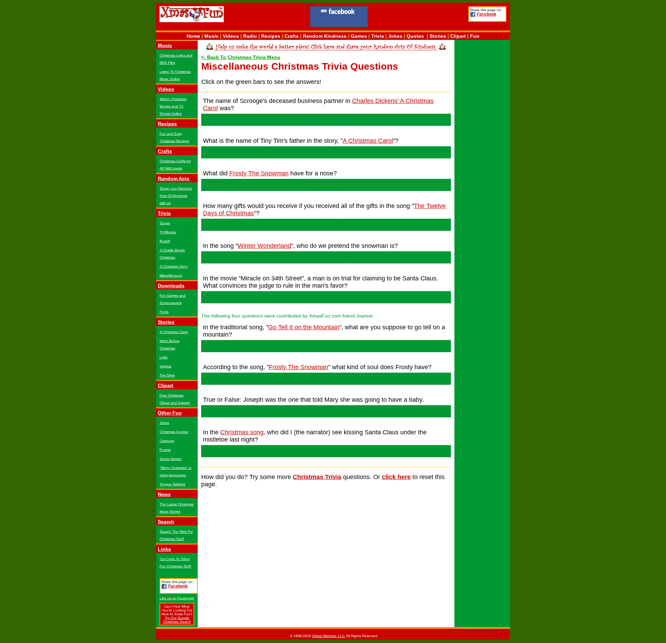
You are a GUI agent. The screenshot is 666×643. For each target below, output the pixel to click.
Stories (437, 36)
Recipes (270, 36)
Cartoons (167, 441)
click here (396, 476)
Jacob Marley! (326, 119)
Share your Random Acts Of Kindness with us (176, 195)
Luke (164, 357)
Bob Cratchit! (326, 152)
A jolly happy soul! (326, 378)
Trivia (377, 36)
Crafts (291, 36)
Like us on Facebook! (177, 598)
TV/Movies (168, 232)
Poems (165, 450)
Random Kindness (325, 36)
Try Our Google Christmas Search (177, 620)
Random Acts (173, 178)
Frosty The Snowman (259, 173)
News (164, 494)
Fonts (164, 312)
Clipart (458, 36)
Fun (474, 36)
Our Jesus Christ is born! (326, 346)
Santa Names (170, 459)
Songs (165, 223)
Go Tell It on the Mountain (303, 327)
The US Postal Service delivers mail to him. (326, 297)
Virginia (165, 366)
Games (359, 36)
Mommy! (326, 451)
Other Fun (170, 413)
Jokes (395, 36)
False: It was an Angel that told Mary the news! (326, 411)
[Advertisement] (418, 17)
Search (166, 521)
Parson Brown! (326, 257)
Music (211, 36)
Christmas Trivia (317, 476)
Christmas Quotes (174, 432)
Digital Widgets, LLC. (328, 636)
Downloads (171, 285)
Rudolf (165, 241)
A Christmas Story (174, 266)
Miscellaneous (171, 275)
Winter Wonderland (264, 245)
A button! (326, 185)
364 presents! (326, 224)
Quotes (415, 36)
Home (193, 36)
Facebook (486, 14)
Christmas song (242, 432)
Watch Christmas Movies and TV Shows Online (173, 106)
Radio (250, 36)
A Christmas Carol (174, 332)
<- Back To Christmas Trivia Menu (240, 57)
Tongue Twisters (172, 484)
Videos (231, 36)
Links (164, 549)
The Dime (167, 375)
